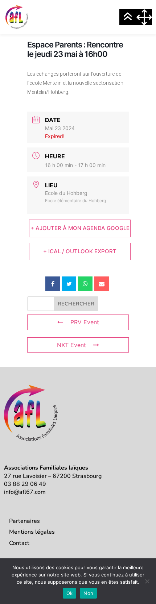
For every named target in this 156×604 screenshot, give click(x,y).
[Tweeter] (69, 283)
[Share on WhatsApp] (85, 283)
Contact (19, 543)
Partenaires (24, 521)
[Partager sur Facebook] (52, 283)
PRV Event (84, 322)
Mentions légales (32, 532)
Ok (69, 593)
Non (88, 593)
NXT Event (71, 345)
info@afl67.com (25, 492)
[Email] (101, 283)
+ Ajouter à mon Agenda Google (80, 228)
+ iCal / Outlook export (79, 251)
